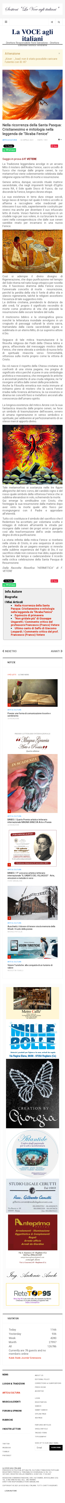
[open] (6, 21)
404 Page (38, 1418)
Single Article (41, 1429)
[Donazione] (32, 9)
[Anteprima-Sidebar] (32, 1241)
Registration (41, 1402)
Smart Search (41, 1410)
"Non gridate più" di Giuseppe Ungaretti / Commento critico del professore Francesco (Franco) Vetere (35, 622)
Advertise (39, 1391)
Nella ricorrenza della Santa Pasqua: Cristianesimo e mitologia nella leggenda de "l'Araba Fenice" (32, 129)
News (5, 1374)
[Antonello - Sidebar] (32, 1276)
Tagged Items (41, 1432)
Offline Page (40, 1414)
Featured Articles (43, 1425)
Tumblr (5, 1451)
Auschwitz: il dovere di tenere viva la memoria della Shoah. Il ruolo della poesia (31, 928)
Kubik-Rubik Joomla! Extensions (25, 1358)
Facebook (6, 1447)
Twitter (6, 1444)
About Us (39, 1375)
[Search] (58, 21)
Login (37, 1398)
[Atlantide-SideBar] (32, 1153)
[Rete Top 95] (32, 1294)
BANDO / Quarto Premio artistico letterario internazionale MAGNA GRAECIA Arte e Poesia (29, 821)
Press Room (40, 1387)
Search (38, 1406)
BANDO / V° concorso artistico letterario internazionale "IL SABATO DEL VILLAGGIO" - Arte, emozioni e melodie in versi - (31, 876)
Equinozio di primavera (29, 615)
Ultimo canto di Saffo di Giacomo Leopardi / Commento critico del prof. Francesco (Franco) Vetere (34, 631)
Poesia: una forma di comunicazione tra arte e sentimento (29, 715)
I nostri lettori (11, 1429)
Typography (40, 1436)
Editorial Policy (42, 1379)
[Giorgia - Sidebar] (32, 1093)
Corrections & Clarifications (48, 1383)
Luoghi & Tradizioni (13, 1383)
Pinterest (6, 1455)
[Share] (51, 21)
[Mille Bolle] (32, 1039)
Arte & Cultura (14, 710)
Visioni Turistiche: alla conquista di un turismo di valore (30, 966)
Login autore (11, 1491)
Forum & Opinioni (12, 1410)
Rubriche (7, 1420)
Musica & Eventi (11, 1401)
